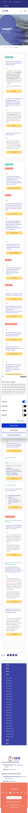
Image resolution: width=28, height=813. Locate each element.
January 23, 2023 (9, 734)
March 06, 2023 (9, 726)
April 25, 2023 (9, 718)
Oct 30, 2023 (8, 686)
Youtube (10, 792)
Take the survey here (14, 353)
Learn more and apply (14, 252)
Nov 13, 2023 (8, 683)
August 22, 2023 (9, 699)
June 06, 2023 (9, 710)
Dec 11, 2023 (8, 678)
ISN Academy (17, 1)
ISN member (8, 145)
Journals (6, 5)
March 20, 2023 (9, 723)
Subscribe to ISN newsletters (13, 797)
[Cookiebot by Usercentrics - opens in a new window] (20, 377)
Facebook (8, 655)
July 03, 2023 (9, 704)
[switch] (24, 406)
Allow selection (14, 430)
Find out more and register (14, 188)
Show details (20, 420)
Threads (21, 792)
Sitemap (17, 807)
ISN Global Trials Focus (16, 306)
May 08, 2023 (9, 715)
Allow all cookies (14, 425)
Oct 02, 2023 (8, 691)
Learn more (14, 339)
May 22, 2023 (9, 712)
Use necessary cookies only (14, 434)
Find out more (14, 152)
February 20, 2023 (10, 728)
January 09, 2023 (9, 736)
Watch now (15, 507)
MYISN (4, 1)
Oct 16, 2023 (8, 688)
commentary (8, 626)
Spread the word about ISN (14, 801)
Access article (14, 554)
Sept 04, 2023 (9, 696)
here (7, 87)
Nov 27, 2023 (9, 680)
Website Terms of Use (16, 805)
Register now (14, 478)
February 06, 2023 (10, 731)
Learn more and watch (14, 450)
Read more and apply (14, 232)
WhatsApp (25, 792)
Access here (14, 316)
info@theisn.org (12, 769)
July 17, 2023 (8, 702)
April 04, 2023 (9, 720)
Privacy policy (7, 805)
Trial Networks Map (17, 295)
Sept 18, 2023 (9, 694)
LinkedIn (13, 655)
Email (16, 655)
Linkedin (17, 792)
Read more (14, 91)
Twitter (11, 655)
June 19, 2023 (9, 707)
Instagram (14, 792)
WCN (10, 1)
